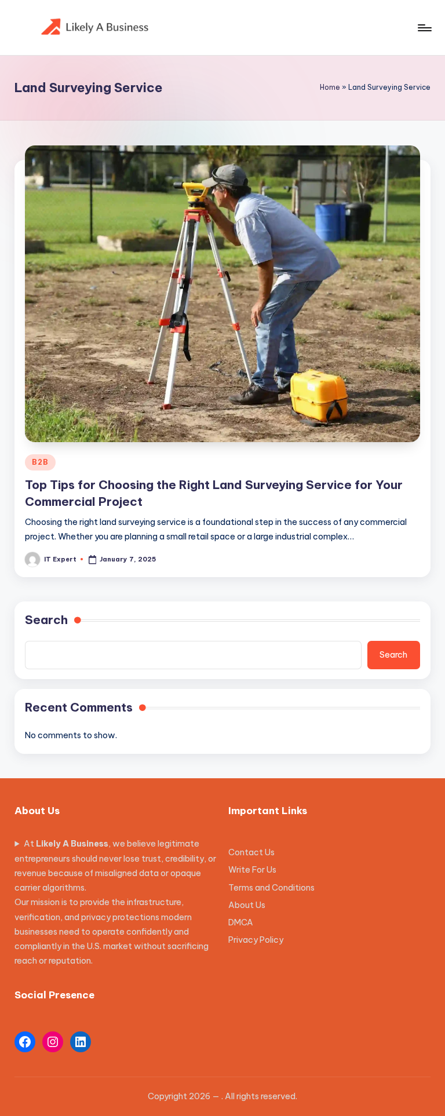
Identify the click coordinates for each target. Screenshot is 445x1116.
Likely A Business (72, 843)
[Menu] (424, 27)
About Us (246, 905)
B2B (40, 462)
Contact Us (251, 852)
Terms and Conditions (271, 887)
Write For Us (252, 870)
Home (330, 87)
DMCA (240, 922)
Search (46, 619)
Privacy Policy (255, 940)
